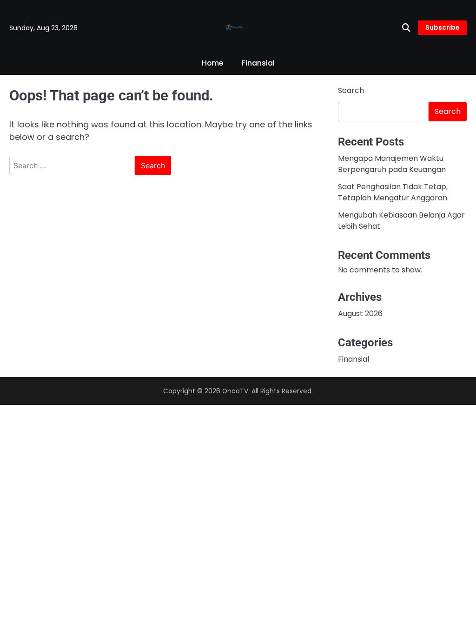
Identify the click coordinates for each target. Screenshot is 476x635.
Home (212, 63)
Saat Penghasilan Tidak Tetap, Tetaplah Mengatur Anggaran (393, 192)
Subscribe (442, 27)
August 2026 (360, 313)
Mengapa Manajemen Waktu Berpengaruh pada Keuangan (392, 164)
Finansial (258, 63)
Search (351, 90)
